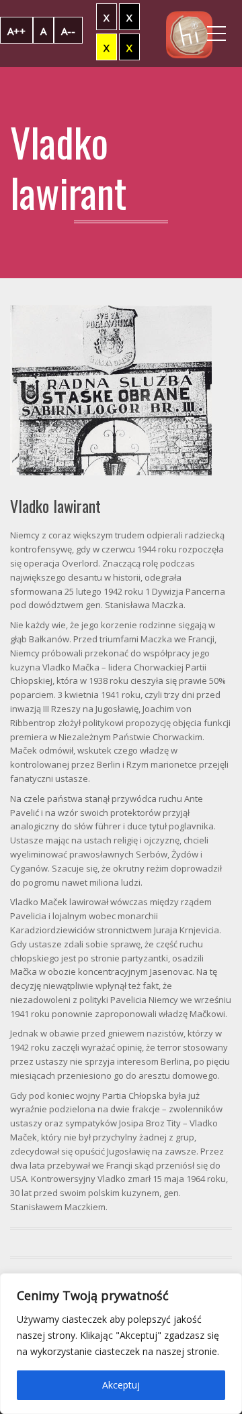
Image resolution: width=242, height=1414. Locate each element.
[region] (121, 1343)
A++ (16, 31)
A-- (68, 31)
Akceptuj (121, 1384)
